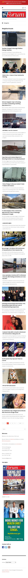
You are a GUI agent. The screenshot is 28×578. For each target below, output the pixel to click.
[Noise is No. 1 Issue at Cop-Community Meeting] (14, 65)
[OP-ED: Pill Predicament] (14, 376)
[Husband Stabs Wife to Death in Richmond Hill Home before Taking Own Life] (14, 322)
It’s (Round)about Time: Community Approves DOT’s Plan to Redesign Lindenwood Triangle (11, 212)
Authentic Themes (5, 571)
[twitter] (23, 8)
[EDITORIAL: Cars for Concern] (14, 121)
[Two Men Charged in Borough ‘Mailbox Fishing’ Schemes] (13, 39)
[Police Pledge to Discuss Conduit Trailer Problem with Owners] (14, 174)
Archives (3, 562)
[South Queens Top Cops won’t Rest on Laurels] (13, 349)
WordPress (7, 570)
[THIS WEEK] (14, 495)
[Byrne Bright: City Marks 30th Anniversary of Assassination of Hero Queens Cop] (13, 238)
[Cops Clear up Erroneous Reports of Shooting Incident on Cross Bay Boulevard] (13, 147)
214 (20, 423)
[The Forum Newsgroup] (14, 17)
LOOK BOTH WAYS (7, 223)
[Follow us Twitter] (6, 547)
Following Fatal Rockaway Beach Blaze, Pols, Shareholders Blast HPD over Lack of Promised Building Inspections (13, 305)
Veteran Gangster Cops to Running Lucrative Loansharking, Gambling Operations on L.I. (11, 103)
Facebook (12, 439)
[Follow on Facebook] (3, 547)
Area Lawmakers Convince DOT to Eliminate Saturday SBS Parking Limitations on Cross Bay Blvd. (14, 276)
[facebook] (25, 8)
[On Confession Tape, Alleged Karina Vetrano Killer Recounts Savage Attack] (13, 401)
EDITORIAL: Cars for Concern (10, 130)
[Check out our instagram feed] (9, 547)
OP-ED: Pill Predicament (9, 385)
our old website (18, 444)
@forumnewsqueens (6, 441)
